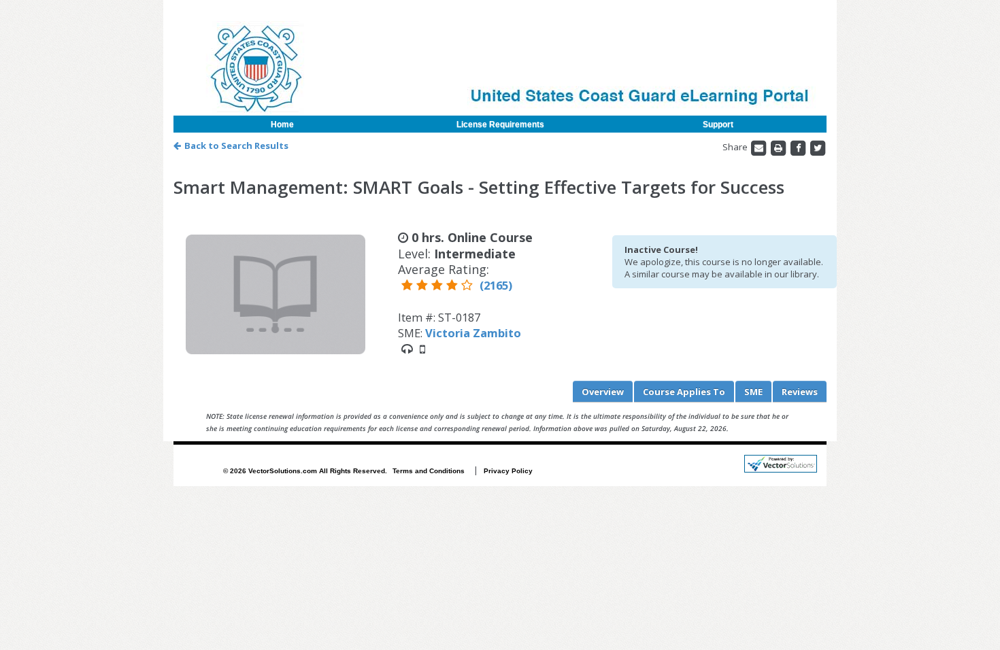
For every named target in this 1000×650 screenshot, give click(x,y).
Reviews (800, 392)
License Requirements (500, 124)
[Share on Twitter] (818, 147)
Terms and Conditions (429, 471)
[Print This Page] (779, 147)
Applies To (684, 392)
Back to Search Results (236, 145)
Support (718, 124)
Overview (603, 392)
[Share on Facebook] (799, 147)
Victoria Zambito (473, 333)
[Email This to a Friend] (759, 147)
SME (753, 392)
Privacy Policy (508, 471)
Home (282, 124)
